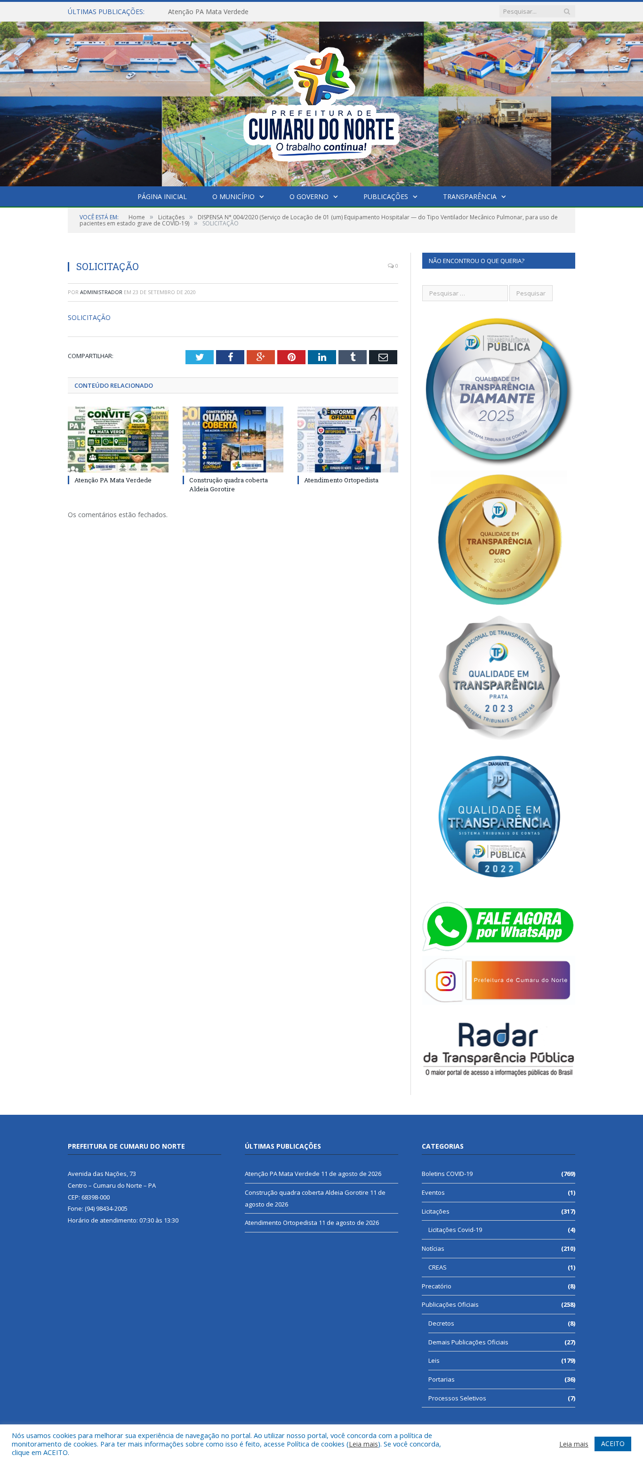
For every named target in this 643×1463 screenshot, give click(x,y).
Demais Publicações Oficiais (468, 1342)
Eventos (433, 1192)
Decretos (441, 1323)
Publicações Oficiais (450, 1304)
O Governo (309, 196)
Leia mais (363, 1443)
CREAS (437, 1267)
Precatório (436, 1286)
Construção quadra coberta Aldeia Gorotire (233, 12)
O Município (233, 196)
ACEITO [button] (613, 1443)
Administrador (101, 292)
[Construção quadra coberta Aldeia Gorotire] (233, 439)
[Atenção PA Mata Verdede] (118, 439)
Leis (434, 1360)
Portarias (441, 1379)
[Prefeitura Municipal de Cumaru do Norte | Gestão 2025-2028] (321, 102)
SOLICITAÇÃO (89, 317)
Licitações (436, 1211)
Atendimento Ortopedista (341, 480)
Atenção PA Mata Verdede (113, 480)
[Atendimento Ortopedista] (347, 439)
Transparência (470, 196)
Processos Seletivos (457, 1398)
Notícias (433, 1248)
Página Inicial (162, 196)
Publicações (385, 196)
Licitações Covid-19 (455, 1229)
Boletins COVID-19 (447, 1173)
